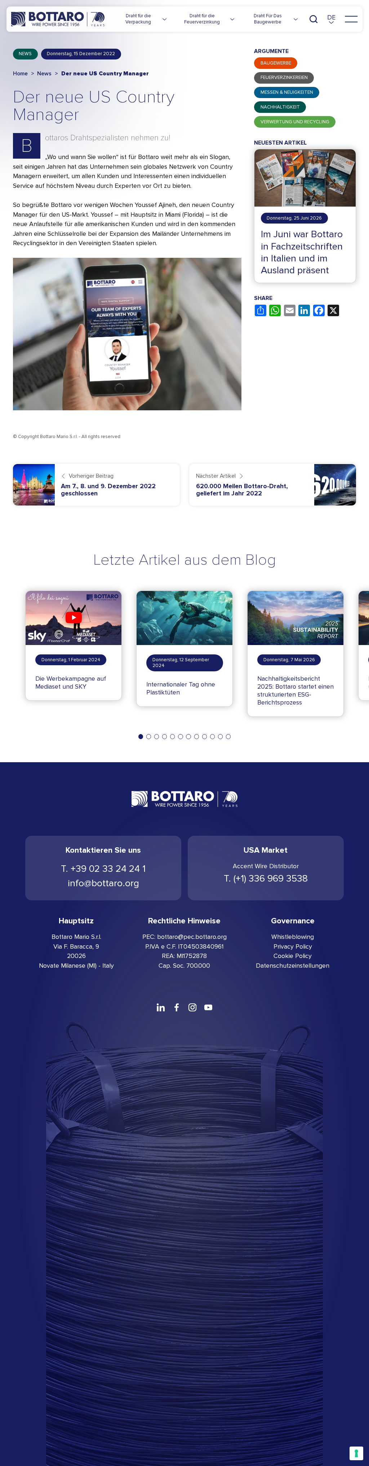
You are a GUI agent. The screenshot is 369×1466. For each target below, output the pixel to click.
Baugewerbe (276, 63)
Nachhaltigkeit (280, 107)
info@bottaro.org (103, 883)
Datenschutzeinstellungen (292, 966)
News (25, 54)
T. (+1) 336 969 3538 (266, 878)
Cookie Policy (293, 956)
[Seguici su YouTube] (208, 1007)
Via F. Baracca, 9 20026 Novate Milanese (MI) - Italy (76, 956)
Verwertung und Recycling (295, 122)
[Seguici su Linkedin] (161, 1007)
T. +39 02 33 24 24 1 (103, 868)
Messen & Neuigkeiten (287, 92)
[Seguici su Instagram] (192, 1007)
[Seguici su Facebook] (176, 1007)
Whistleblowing (292, 937)
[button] (332, 19)
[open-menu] (351, 19)
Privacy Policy (293, 946)
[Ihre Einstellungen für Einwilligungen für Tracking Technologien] (356, 1453)
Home (20, 73)
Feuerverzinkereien (284, 77)
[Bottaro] (58, 19)
